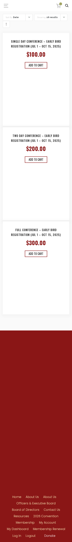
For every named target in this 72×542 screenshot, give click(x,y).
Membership (25, 523)
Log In (16, 536)
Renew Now (13, 399)
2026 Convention (45, 516)
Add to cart (36, 65)
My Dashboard (17, 529)
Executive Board (41, 412)
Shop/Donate (14, 448)
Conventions (13, 435)
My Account (47, 523)
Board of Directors (42, 418)
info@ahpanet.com (19, 373)
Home (16, 497)
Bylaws (37, 406)
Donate (49, 536)
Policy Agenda (40, 399)
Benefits (11, 405)
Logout (31, 536)
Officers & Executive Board (36, 503)
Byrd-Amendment (16, 411)
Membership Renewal (49, 529)
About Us (32, 497)
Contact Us (12, 454)
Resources (12, 442)
